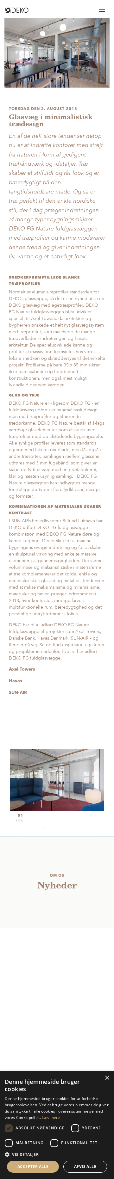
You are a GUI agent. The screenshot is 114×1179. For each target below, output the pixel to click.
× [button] (106, 1078)
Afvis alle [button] (85, 1166)
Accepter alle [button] (32, 1166)
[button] (57, 1154)
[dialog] (57, 1125)
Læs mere (51, 1117)
